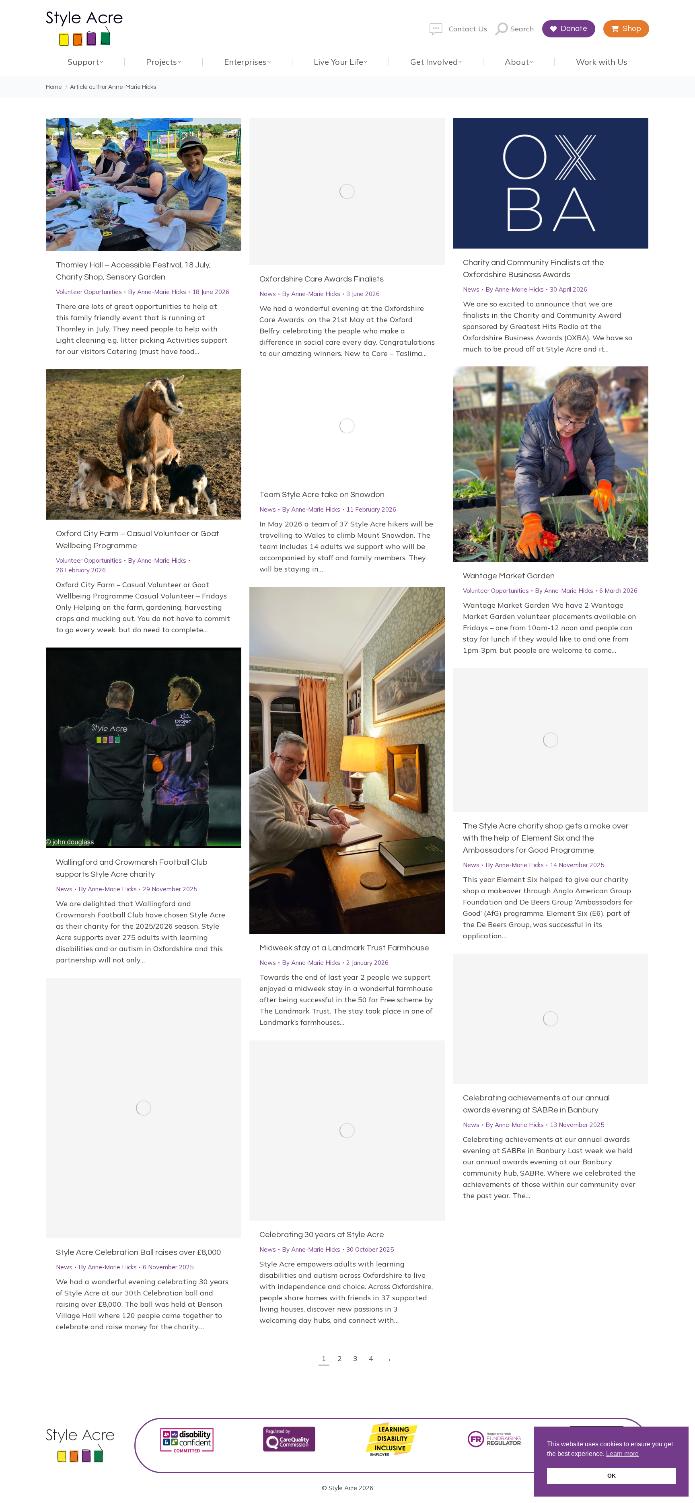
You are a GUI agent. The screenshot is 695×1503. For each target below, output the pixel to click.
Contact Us (468, 28)
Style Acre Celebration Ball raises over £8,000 (138, 1252)
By (157, 292)
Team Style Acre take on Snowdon (322, 495)
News (267, 294)
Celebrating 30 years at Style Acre (321, 1235)
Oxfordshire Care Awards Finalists (321, 279)
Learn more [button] (622, 1453)
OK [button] (611, 1475)
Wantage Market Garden (509, 576)
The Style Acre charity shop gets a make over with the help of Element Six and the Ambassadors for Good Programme (546, 838)
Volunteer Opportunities (89, 292)
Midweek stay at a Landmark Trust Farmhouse (344, 948)
